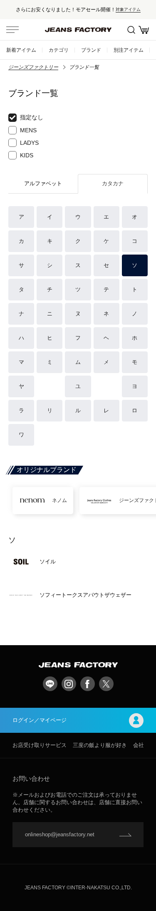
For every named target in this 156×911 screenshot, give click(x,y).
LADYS (29, 142)
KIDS (26, 155)
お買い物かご (143, 29)
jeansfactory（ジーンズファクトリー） (78, 30)
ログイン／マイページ (39, 720)
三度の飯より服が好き (100, 745)
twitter (106, 683)
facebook (87, 683)
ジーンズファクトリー (33, 67)
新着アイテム (21, 50)
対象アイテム (128, 9)
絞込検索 (131, 29)
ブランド (91, 50)
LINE (50, 683)
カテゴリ (59, 50)
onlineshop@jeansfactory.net (59, 834)
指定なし (31, 117)
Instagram (69, 683)
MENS (28, 130)
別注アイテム (129, 50)
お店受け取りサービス (39, 745)
